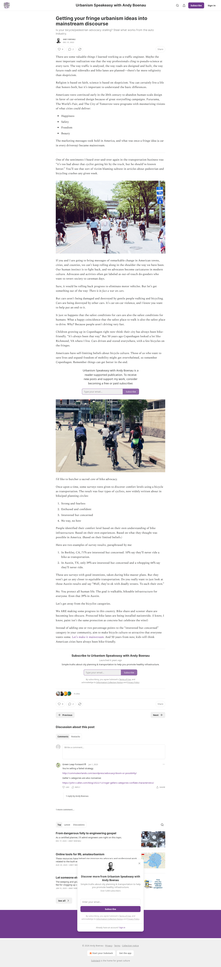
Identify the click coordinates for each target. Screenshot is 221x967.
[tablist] (69, 737)
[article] (110, 839)
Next (156, 714)
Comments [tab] (63, 736)
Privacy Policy (133, 919)
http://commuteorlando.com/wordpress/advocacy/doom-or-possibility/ (99, 773)
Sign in (212, 5)
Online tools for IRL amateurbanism (80, 854)
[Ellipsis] (163, 764)
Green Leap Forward (73, 764)
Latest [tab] (67, 824)
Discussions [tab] (78, 824)
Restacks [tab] (75, 736)
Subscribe (196, 5)
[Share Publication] (184, 5)
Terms (117, 945)
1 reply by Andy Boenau (77, 796)
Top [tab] (59, 824)
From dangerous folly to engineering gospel (86, 833)
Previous (67, 714)
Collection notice (130, 945)
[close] (139, 863)
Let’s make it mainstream (88, 637)
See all (62, 900)
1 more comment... (65, 809)
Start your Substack (102, 953)
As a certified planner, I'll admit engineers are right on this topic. (89, 837)
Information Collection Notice (109, 919)
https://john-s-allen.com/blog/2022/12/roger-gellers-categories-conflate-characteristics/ (108, 782)
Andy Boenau (69, 39)
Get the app (125, 953)
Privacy (108, 945)
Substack (95, 960)
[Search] (177, 5)
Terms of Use (125, 916)
